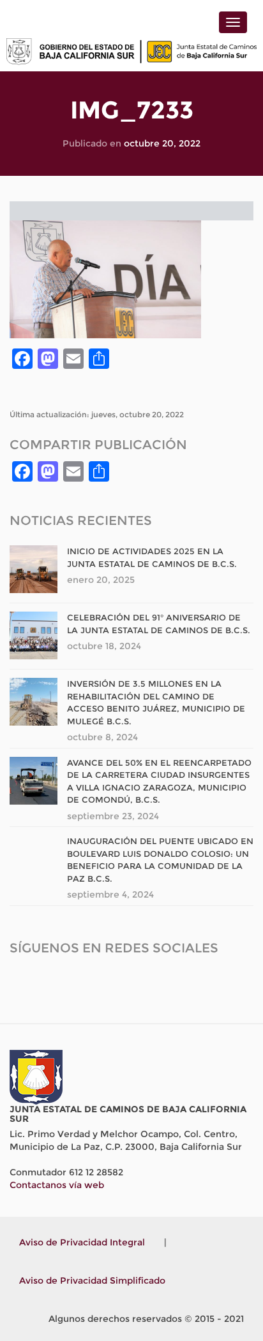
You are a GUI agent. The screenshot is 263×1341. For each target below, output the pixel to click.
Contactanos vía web (57, 1185)
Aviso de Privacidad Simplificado (92, 1280)
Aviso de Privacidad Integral (82, 1242)
